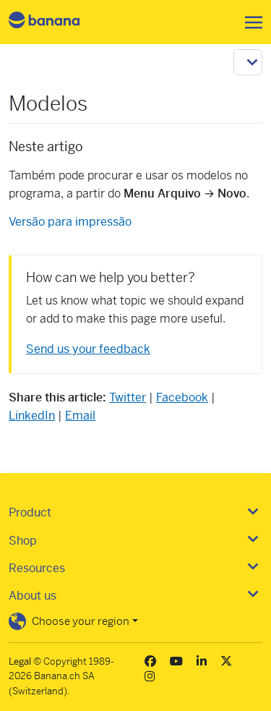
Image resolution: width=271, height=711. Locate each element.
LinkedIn (32, 415)
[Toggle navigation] (249, 22)
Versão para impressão (70, 221)
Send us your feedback (88, 349)
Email (80, 415)
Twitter (127, 397)
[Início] (56, 22)
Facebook (182, 397)
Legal (20, 661)
